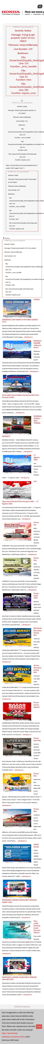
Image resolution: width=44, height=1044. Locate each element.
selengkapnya (28, 337)
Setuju (39, 1026)
